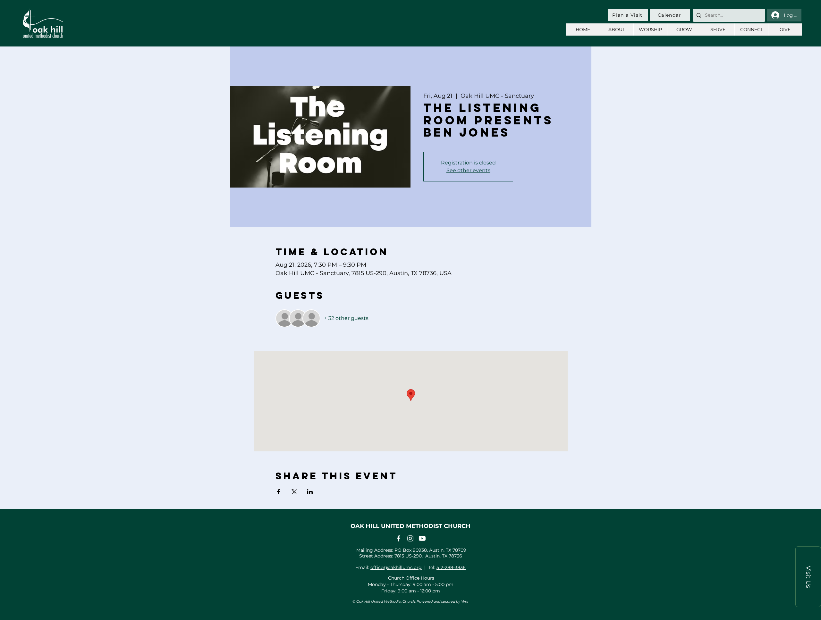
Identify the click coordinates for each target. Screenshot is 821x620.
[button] (808, 576)
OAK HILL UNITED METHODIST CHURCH (410, 526)
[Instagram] (410, 538)
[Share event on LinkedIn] (310, 491)
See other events (468, 170)
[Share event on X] (294, 491)
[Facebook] (398, 538)
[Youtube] (422, 538)
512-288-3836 (451, 567)
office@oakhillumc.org (396, 567)
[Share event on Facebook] (278, 491)
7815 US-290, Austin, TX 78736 (428, 556)
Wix (464, 601)
